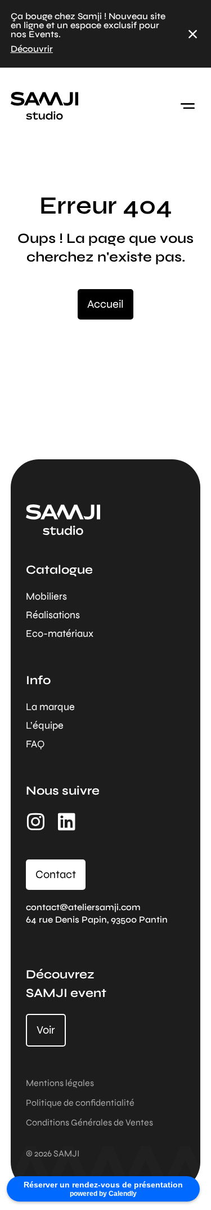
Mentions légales (60, 1083)
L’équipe (45, 725)
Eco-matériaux (59, 633)
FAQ (35, 744)
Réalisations (53, 614)
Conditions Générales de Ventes (89, 1122)
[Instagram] (36, 821)
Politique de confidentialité (80, 1102)
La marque (50, 706)
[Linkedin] (67, 821)
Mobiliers (46, 596)
